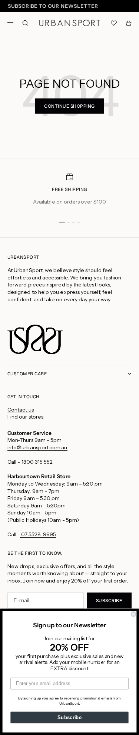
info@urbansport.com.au (37, 447)
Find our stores (25, 416)
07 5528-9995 (38, 534)
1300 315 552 (37, 462)
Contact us (20, 409)
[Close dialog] (133, 614)
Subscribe (69, 717)
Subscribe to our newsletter (53, 6)
